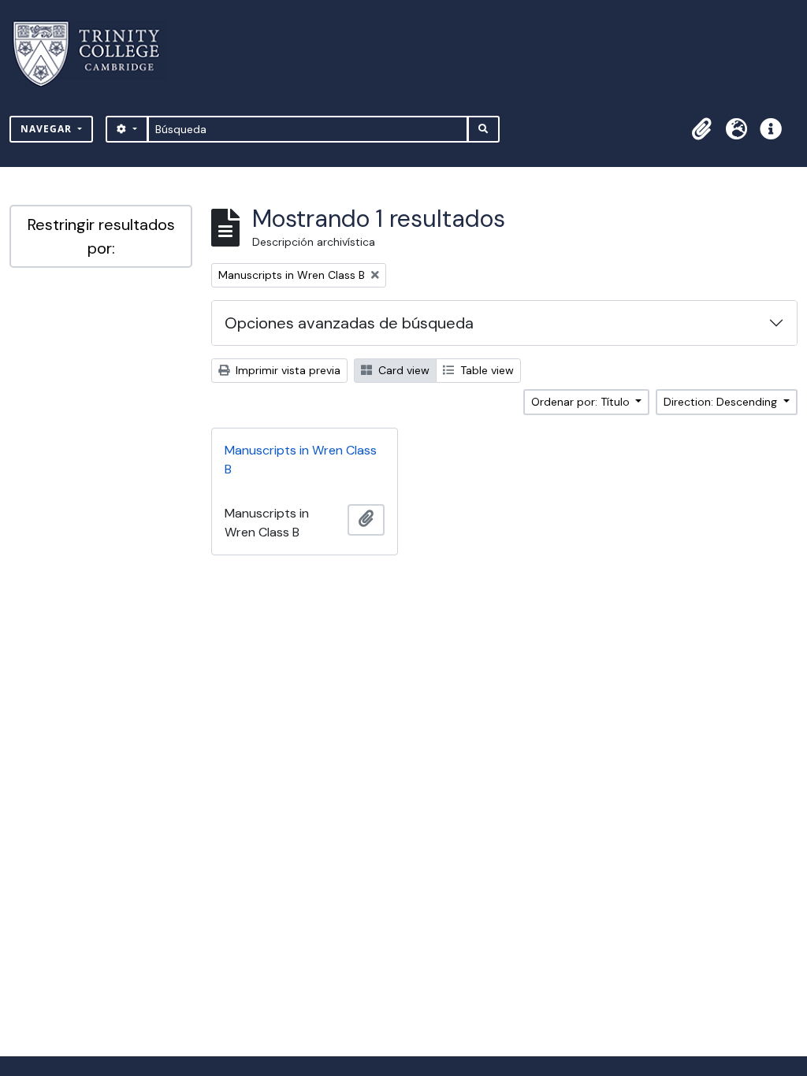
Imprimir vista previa (286, 370)
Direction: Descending (722, 402)
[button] (701, 129)
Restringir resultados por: (101, 236)
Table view (485, 370)
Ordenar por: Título (582, 402)
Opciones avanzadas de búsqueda (349, 323)
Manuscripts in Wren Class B (301, 459)
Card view (402, 370)
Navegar (47, 128)
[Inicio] (96, 54)
